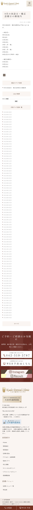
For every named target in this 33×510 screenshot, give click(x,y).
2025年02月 (8, 156)
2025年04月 (8, 151)
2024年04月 (8, 180)
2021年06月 (8, 263)
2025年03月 (8, 153)
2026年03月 (8, 124)
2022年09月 (8, 227)
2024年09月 (8, 168)
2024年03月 (8, 183)
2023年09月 (8, 197)
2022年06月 (8, 234)
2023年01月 (8, 217)
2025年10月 (8, 136)
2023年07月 (8, 202)
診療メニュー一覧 (8, 486)
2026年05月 (8, 119)
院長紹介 (6, 449)
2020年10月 (8, 281)
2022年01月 (8, 246)
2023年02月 (8, 215)
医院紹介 (6, 446)
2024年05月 (8, 178)
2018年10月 (8, 308)
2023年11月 (8, 193)
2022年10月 (8, 224)
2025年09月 (8, 139)
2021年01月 (8, 276)
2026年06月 (8, 117)
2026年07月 (8, 114)
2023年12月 (8, 190)
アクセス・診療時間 (9, 457)
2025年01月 (8, 158)
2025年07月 (8, 144)
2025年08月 (8, 141)
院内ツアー (6, 460)
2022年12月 (8, 219)
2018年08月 (8, 312)
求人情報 (6, 464)
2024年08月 (8, 171)
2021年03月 (8, 271)
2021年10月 (8, 254)
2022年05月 (8, 237)
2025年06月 (8, 146)
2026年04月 (8, 122)
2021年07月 (8, 261)
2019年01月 (8, 303)
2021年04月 (8, 268)
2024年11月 (8, 163)
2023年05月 (8, 207)
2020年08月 (8, 286)
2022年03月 (8, 241)
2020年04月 (8, 295)
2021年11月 (8, 251)
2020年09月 (8, 283)
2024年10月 (8, 166)
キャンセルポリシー (9, 468)
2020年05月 (8, 293)
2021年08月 (8, 259)
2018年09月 (8, 310)
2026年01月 (8, 129)
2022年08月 (8, 229)
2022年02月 (8, 244)
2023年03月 (8, 212)
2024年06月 (8, 175)
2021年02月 (8, 273)
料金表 (5, 489)
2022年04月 (8, 239)
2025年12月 (8, 131)
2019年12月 (8, 300)
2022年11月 (8, 222)
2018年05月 (8, 315)
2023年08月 (8, 200)
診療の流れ (6, 453)
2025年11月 (8, 134)
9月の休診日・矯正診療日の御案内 (15, 87)
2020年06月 (8, 290)
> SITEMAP (6, 499)
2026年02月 (8, 127)
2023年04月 (8, 210)
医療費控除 (6, 475)
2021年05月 (8, 266)
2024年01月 (8, 188)
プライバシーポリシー (10, 471)
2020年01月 (8, 298)
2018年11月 (8, 305)
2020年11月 (8, 278)
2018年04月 (8, 317)
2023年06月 (8, 205)
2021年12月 (8, 249)
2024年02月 (8, 185)
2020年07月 (8, 288)
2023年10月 (8, 195)
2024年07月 (8, 173)
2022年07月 (8, 232)
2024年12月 (8, 161)
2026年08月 (8, 112)
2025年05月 (8, 149)
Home (5, 442)
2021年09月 (8, 256)
